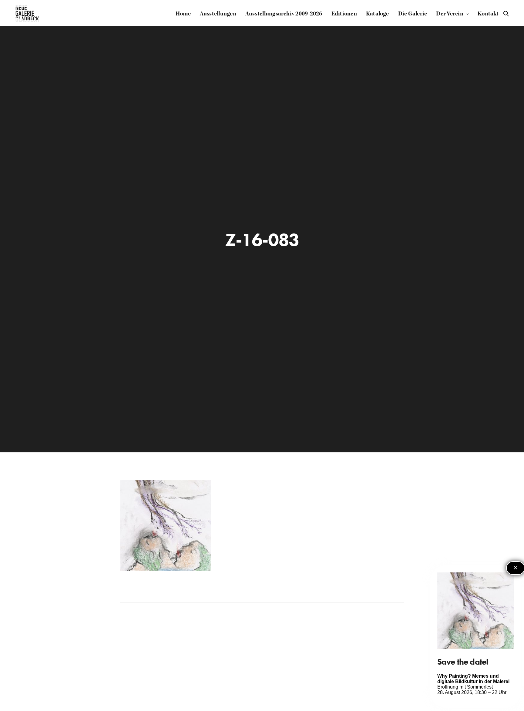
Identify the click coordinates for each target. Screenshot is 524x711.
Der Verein (449, 13)
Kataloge (377, 13)
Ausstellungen (218, 13)
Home (183, 13)
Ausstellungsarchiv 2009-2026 (283, 13)
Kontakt (488, 13)
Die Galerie (412, 13)
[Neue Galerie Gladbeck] (27, 14)
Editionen (344, 13)
